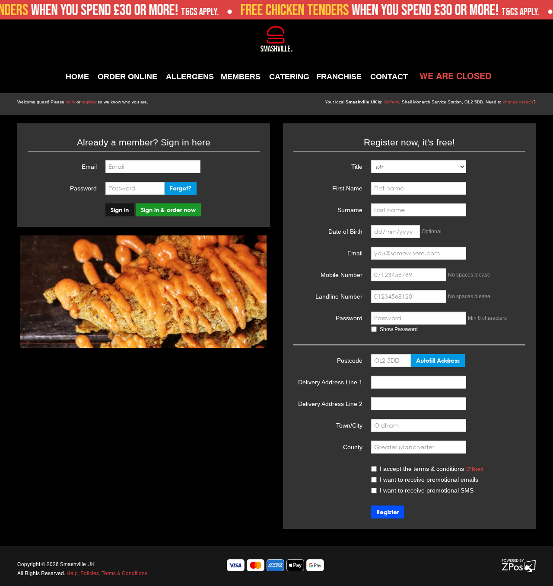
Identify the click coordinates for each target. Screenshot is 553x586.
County (352, 447)
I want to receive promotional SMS (427, 490)
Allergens (190, 76)
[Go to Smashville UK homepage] (277, 38)
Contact (389, 76)
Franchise (339, 76)
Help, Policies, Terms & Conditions (107, 572)
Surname (349, 209)
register (89, 102)
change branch (518, 102)
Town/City (349, 425)
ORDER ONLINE (127, 76)
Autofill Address (438, 360)
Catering (289, 76)
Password (83, 188)
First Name (347, 188)
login (70, 102)
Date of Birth (345, 231)
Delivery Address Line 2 (330, 403)
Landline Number (338, 296)
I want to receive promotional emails (429, 479)
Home (77, 76)
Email (89, 166)
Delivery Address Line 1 (330, 382)
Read (476, 469)
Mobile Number (341, 274)
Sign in (120, 209)
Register (387, 511)
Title (356, 166)
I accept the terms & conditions (431, 468)
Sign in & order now (168, 209)
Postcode (349, 360)
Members (241, 76)
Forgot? (180, 188)
